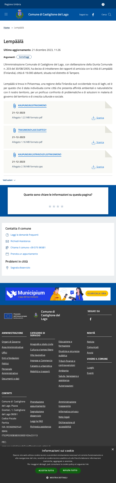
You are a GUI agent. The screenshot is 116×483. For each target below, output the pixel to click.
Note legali (64, 417)
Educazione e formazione (65, 344)
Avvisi (90, 352)
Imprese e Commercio (41, 360)
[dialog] (58, 464)
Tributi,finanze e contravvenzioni (67, 363)
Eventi (90, 373)
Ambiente (64, 370)
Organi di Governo (11, 341)
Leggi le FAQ (36, 421)
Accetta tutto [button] (46, 470)
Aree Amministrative (12, 347)
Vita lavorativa (37, 355)
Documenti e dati (10, 378)
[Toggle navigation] (6, 14)
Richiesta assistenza (40, 426)
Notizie (90, 341)
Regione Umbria (13, 4)
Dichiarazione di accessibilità (67, 424)
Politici (5, 363)
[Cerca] (109, 14)
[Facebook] (92, 14)
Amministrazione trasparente (67, 404)
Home (7, 27)
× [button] (112, 449)
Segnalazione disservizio (37, 413)
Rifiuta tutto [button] (70, 470)
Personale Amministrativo (10, 371)
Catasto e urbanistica (41, 366)
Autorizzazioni (66, 386)
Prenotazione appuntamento (37, 404)
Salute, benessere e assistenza (69, 378)
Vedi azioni (8, 180)
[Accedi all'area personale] (103, 4)
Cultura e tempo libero (41, 349)
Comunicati (93, 347)
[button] (57, 477)
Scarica (100, 118)
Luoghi (90, 367)
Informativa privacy (69, 411)
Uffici (4, 352)
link (87, 464)
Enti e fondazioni (10, 358)
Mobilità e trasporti (40, 371)
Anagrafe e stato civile (41, 344)
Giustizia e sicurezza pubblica (69, 353)
